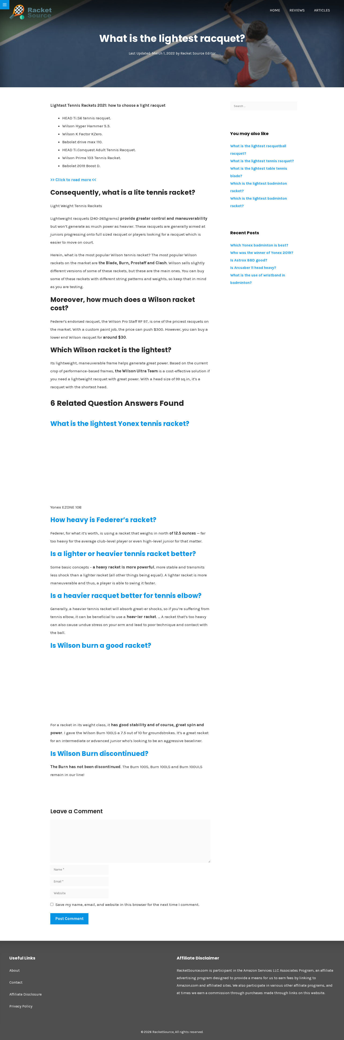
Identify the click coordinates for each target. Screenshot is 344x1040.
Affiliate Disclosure (25, 994)
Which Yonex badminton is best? (259, 245)
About (14, 970)
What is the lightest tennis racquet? (262, 161)
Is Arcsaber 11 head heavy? (253, 267)
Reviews (297, 10)
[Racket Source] (30, 11)
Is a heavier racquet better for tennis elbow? (125, 595)
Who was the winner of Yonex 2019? (261, 252)
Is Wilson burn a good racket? (100, 645)
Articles (322, 10)
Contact (15, 982)
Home (275, 10)
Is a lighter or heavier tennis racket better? (123, 553)
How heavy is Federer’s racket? (103, 519)
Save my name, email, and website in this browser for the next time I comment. (127, 904)
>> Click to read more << (73, 179)
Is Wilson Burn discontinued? (99, 753)
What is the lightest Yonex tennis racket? (119, 423)
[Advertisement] (130, 465)
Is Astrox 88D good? (248, 260)
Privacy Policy (20, 1006)
